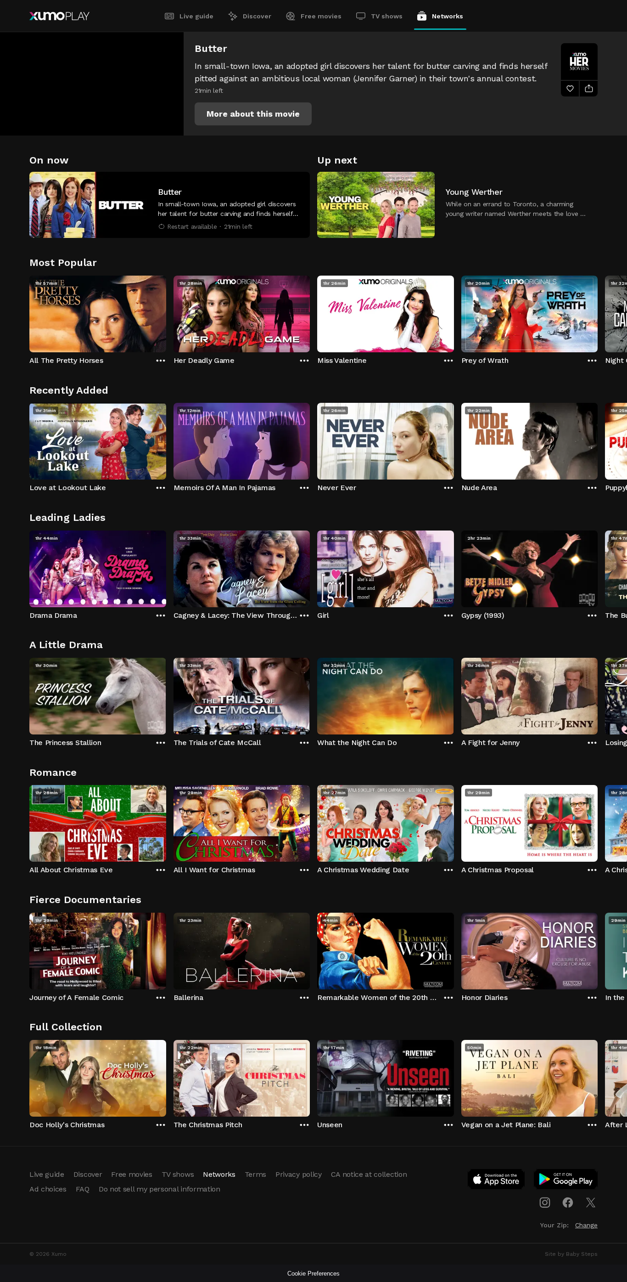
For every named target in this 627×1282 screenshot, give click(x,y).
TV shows (387, 16)
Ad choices (48, 1189)
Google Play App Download (566, 1181)
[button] (253, 113)
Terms (255, 1174)
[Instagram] (545, 1202)
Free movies (321, 16)
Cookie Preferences (313, 1273)
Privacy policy (298, 1174)
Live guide (196, 16)
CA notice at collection (369, 1174)
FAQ (83, 1189)
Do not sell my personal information (159, 1189)
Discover (257, 16)
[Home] (59, 16)
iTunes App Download (497, 1181)
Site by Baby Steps (571, 1254)
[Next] (598, 312)
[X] (591, 1202)
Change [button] (586, 1225)
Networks (447, 16)
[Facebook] (568, 1202)
